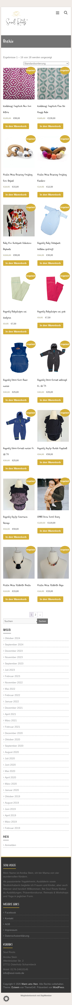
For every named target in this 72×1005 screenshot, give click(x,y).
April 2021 (10, 714)
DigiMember (46, 995)
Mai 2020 (10, 771)
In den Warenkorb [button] (16, 126)
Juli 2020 (10, 758)
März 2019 (11, 821)
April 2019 (10, 815)
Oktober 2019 (12, 796)
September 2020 (14, 745)
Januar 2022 (12, 701)
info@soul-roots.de (13, 973)
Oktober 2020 (12, 739)
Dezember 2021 (14, 707)
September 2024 (14, 644)
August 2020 (12, 752)
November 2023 (14, 657)
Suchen (42, 621)
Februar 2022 (12, 695)
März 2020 (11, 783)
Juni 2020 (10, 764)
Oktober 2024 (12, 638)
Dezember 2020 (14, 733)
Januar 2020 (12, 790)
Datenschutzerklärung (17, 935)
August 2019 (12, 802)
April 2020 (10, 777)
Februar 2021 (12, 726)
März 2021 (11, 720)
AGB (7, 924)
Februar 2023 (12, 676)
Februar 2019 (12, 828)
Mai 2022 (10, 688)
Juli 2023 (10, 669)
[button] (6, 998)
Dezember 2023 (14, 650)
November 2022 (14, 682)
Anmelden (10, 845)
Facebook (10, 912)
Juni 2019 (10, 809)
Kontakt (9, 918)
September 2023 (14, 663)
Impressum (11, 930)
